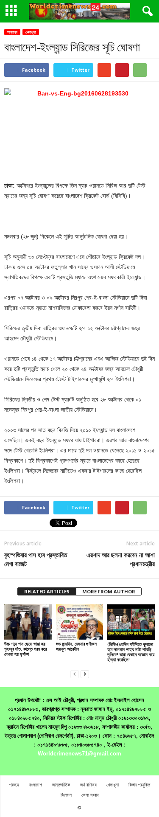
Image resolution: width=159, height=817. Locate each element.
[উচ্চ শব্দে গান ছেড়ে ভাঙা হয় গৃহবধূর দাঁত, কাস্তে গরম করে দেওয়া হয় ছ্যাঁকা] (28, 622)
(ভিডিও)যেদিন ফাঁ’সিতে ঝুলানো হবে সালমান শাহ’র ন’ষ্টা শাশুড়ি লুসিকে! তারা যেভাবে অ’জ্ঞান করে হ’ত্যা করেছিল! (130, 652)
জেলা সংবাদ (90, 795)
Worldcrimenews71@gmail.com (79, 753)
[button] (146, 11)
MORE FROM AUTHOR (108, 591)
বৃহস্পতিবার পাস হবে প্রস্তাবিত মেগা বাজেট (35, 559)
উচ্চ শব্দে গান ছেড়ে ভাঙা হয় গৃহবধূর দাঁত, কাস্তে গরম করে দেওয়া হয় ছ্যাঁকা (25, 648)
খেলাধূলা (30, 32)
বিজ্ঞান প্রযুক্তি (139, 784)
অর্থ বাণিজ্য (88, 784)
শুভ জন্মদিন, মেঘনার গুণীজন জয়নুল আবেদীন (76, 646)
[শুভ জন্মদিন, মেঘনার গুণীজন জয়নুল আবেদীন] (79, 622)
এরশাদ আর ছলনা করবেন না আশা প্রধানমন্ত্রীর (120, 559)
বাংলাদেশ (35, 784)
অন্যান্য (12, 32)
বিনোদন (66, 795)
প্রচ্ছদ (14, 784)
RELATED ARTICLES (47, 591)
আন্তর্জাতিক (61, 784)
